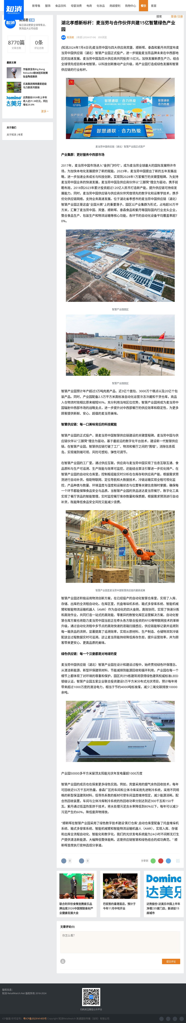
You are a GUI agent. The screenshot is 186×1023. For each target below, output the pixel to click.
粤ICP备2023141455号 (35, 1018)
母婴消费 (76, 5)
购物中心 (130, 5)
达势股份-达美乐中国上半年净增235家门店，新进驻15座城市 (163, 908)
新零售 (36, 5)
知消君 (23, 20)
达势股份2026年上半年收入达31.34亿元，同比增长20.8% (35, 101)
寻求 (20, 134)
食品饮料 (60, 5)
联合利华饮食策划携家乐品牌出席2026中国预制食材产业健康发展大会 (76, 908)
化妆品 (101, 5)
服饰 (47, 5)
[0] (63, 860)
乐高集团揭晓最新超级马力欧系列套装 (35, 85)
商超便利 (115, 5)
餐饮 (143, 5)
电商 (89, 5)
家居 (153, 5)
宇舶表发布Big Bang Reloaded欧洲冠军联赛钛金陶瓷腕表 (35, 73)
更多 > (44, 111)
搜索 (159, 16)
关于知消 (11, 134)
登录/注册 (176, 16)
